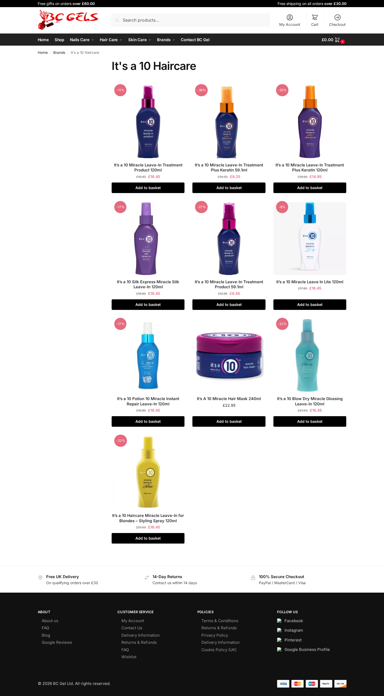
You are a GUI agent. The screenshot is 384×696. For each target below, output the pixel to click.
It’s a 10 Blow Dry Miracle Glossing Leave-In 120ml (310, 401)
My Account (289, 24)
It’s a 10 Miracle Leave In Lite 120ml (309, 281)
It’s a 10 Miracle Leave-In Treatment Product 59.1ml (229, 284)
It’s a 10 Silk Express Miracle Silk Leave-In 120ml (148, 284)
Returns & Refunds (139, 642)
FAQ (45, 627)
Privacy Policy (214, 635)
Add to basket (148, 187)
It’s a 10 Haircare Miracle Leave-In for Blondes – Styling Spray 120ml (148, 518)
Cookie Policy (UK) (218, 649)
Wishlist (128, 656)
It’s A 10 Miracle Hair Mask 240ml (229, 398)
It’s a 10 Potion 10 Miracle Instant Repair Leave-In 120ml (148, 401)
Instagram (294, 630)
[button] (334, 40)
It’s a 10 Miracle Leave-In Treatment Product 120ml (148, 167)
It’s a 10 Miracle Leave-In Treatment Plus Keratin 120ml (310, 167)
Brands (59, 52)
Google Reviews (57, 642)
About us (50, 620)
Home (43, 52)
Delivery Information (140, 635)
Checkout (337, 24)
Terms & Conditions (219, 620)
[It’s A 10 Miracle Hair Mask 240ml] (228, 355)
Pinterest (293, 639)
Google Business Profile (307, 649)
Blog (46, 635)
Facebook (294, 620)
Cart (315, 24)
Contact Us (131, 627)
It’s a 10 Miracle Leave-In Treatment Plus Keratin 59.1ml (229, 167)
